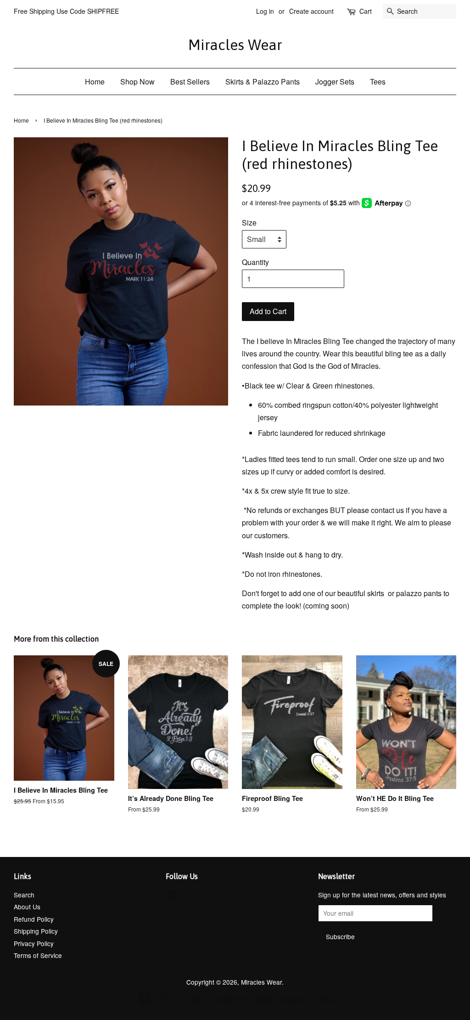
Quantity (255, 262)
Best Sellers (190, 81)
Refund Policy (34, 919)
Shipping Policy (36, 930)
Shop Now (137, 81)
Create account (311, 11)
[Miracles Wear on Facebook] (171, 896)
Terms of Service (38, 955)
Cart (365, 11)
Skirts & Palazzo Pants (262, 81)
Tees (378, 81)
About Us (27, 906)
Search (24, 894)
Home (95, 81)
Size (249, 222)
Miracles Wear (235, 44)
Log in (265, 11)
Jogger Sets (334, 81)
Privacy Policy (34, 943)
